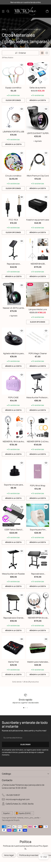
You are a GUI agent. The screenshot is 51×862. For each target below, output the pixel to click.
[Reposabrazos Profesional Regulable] (13, 249)
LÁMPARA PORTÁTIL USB (13, 131)
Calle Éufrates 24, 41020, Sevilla (19, 803)
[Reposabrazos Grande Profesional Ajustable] (13, 603)
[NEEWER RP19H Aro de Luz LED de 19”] (37, 603)
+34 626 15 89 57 (13, 795)
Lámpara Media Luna (38, 309)
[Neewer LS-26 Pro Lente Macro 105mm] (13, 293)
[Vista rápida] (22, 65)
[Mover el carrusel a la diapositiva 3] (27, 707)
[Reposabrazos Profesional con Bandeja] (37, 559)
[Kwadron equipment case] (37, 205)
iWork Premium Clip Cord (38, 175)
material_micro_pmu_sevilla (28, 818)
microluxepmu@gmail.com (18, 799)
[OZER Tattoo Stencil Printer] (13, 515)
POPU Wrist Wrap (37, 485)
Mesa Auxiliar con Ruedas (13, 573)
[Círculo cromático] (13, 161)
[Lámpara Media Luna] (37, 294)
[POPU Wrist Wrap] (37, 471)
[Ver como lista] (46, 53)
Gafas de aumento (38, 87)
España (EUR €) (25, 813)
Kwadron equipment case (37, 219)
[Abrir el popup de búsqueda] (7, 11)
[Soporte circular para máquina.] (13, 471)
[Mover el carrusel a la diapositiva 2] (25, 707)
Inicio (4, 29)
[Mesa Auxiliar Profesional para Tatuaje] (37, 383)
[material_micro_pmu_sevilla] (25, 11)
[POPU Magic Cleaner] (37, 339)
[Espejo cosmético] (13, 73)
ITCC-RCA (13, 219)
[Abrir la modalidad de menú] (3, 11)
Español (6, 813)
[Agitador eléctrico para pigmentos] (13, 339)
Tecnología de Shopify (11, 820)
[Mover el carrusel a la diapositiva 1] (23, 707)
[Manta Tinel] (13, 647)
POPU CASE (13, 397)
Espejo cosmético (13, 87)
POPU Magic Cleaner (38, 353)
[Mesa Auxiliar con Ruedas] (13, 559)
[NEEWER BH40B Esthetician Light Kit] (37, 249)
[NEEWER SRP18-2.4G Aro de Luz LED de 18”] (37, 427)
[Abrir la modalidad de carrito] (47, 11)
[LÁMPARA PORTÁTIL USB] (13, 117)
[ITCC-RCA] (13, 205)
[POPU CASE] (13, 383)
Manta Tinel (13, 662)
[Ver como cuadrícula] (42, 53)
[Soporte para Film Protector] (37, 515)
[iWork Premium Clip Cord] (37, 161)
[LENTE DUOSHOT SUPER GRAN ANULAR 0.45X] (37, 118)
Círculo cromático (13, 175)
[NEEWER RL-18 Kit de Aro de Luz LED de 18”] (13, 427)
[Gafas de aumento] (37, 73)
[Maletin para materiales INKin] (37, 647)
